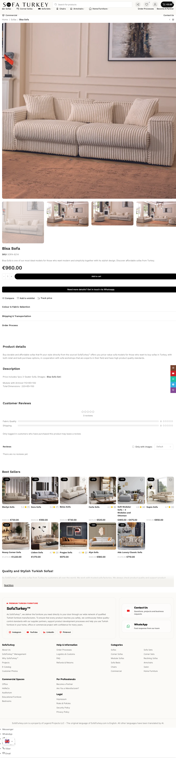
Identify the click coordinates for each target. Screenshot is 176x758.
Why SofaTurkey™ (10, 658)
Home (5, 19)
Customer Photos (10, 671)
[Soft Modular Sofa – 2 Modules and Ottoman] (131, 490)
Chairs (114, 667)
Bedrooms (6, 701)
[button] (5, 222)
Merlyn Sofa (8, 507)
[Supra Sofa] (160, 490)
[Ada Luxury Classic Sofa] (131, 536)
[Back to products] (173, 19)
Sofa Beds (115, 662)
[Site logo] (26, 4)
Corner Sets (149, 654)
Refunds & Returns (64, 662)
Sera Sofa (36, 507)
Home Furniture (151, 671)
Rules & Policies (63, 703)
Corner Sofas (117, 654)
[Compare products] (138, 4)
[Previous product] (169, 19)
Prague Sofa (66, 552)
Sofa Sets (148, 650)
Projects (5, 662)
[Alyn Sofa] (102, 536)
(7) (57, 507)
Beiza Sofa (65, 507)
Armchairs (148, 662)
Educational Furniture (11, 697)
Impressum (61, 699)
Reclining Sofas (151, 658)
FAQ (58, 658)
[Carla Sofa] (102, 490)
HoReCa (5, 688)
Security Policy (63, 707)
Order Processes (64, 650)
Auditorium (7, 692)
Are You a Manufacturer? (67, 688)
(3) (172, 507)
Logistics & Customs (65, 654)
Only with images (143, 446)
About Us (6, 650)
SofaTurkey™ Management (14, 654)
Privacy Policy (62, 712)
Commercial (116, 671)
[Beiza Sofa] (73, 490)
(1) (28, 507)
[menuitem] (7, 729)
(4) (143, 507)
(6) (115, 507)
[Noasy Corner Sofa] (16, 536)
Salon (146, 667)
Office (5, 684)
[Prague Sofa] (73, 536)
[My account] (155, 4)
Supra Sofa (152, 507)
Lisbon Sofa (37, 552)
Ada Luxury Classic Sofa (130, 552)
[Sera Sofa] (45, 490)
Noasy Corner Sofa (11, 552)
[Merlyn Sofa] (16, 490)
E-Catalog (6, 667)
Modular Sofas (117, 658)
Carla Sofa (94, 507)
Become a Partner (64, 684)
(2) (86, 553)
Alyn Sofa (94, 552)
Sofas (13, 19)
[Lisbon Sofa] (45, 536)
